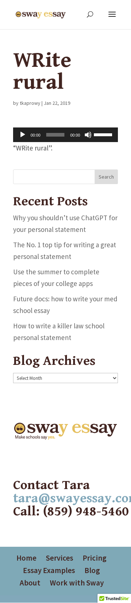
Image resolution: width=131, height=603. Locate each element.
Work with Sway (77, 583)
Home (26, 558)
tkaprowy (30, 103)
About (30, 583)
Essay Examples (49, 570)
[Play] (22, 134)
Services (59, 558)
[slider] (104, 134)
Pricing (95, 558)
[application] (65, 134)
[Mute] (88, 134)
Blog (92, 570)
